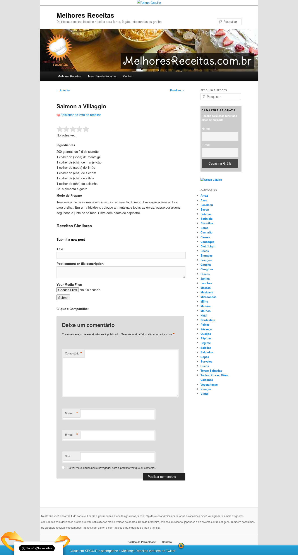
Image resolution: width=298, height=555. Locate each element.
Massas (205, 288)
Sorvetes (206, 361)
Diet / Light (207, 246)
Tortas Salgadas (211, 370)
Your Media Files (69, 284)
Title (60, 249)
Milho (204, 301)
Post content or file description (80, 263)
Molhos (205, 311)
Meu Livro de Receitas (102, 76)
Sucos (204, 366)
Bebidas (205, 214)
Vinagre (205, 389)
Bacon (204, 209)
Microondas (208, 297)
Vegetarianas (209, 384)
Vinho (204, 394)
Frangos (206, 260)
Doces (204, 251)
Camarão (206, 232)
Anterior (63, 90)
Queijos (205, 334)
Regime (205, 343)
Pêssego (206, 329)
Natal (203, 315)
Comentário (73, 353)
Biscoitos (206, 223)
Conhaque (207, 242)
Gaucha (205, 264)
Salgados (206, 352)
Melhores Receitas (85, 15)
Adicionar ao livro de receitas (80, 114)
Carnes (205, 237)
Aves (203, 200)
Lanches (206, 283)
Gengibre (206, 269)
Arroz (204, 195)
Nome (71, 413)
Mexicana (206, 292)
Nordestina (207, 320)
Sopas (204, 357)
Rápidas (205, 338)
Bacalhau (206, 205)
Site (67, 456)
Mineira (205, 306)
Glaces (205, 274)
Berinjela (206, 218)
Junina (205, 278)
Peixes (204, 324)
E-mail (71, 434)
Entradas (206, 255)
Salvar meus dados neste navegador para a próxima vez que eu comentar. (112, 468)
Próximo (177, 90)
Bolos (204, 228)
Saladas (205, 348)
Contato (128, 76)
